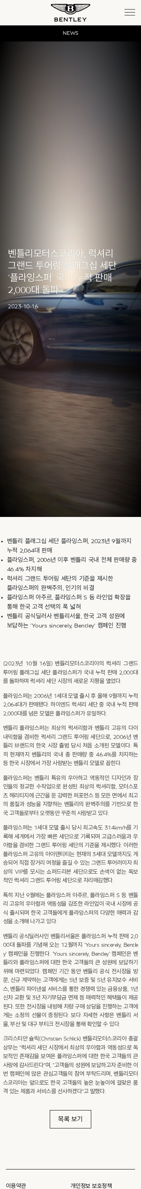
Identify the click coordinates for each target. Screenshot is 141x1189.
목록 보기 (70, 1119)
